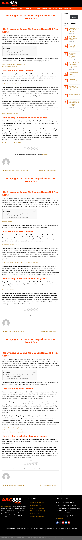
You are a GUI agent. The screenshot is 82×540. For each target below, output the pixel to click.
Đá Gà (50, 8)
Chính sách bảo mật (37, 502)
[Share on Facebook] (25, 148)
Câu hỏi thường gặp (37, 516)
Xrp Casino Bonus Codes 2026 (11, 143)
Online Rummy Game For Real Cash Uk (74, 30)
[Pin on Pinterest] (33, 148)
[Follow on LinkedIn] (66, 522)
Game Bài (28, 8)
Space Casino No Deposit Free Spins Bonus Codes (74, 65)
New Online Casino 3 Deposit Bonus (13, 64)
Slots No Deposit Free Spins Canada (13, 428)
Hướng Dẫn (22, 8)
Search (66, 13)
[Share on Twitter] (28, 148)
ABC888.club (5, 506)
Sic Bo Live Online (8, 290)
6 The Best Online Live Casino (11, 244)
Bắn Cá (60, 8)
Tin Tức (66, 8)
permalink (45, 154)
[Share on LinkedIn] (36, 148)
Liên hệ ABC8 (34, 513)
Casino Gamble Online (73, 73)
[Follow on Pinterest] (63, 522)
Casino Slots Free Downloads (47, 170)
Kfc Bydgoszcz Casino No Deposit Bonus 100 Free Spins (19, 51)
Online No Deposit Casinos (74, 80)
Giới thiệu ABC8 (35, 505)
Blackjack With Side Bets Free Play (73, 87)
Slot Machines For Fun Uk (48, 485)
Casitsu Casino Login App (10, 113)
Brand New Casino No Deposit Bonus (14, 432)
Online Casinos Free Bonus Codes (13, 84)
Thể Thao (44, 8)
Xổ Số (38, 8)
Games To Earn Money (9, 66)
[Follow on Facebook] (57, 522)
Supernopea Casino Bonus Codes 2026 (73, 46)
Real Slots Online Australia (74, 95)
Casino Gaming (7, 221)
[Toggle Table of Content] (33, 48)
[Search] (70, 8)
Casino (55, 8)
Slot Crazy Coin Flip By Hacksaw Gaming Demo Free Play (20, 262)
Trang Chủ (14, 8)
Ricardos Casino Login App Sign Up (16, 170)
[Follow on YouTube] (69, 522)
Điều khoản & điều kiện (38, 511)
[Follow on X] (60, 522)
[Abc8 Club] (9, 3)
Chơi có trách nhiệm (37, 508)
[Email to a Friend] (30, 148)
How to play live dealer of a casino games (17, 54)
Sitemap (60, 518)
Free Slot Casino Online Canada (15, 485)
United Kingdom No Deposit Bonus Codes (16, 430)
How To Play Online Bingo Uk (14, 331)
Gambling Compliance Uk (48, 331)
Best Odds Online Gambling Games (72, 55)
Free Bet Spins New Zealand (14, 52)
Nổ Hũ (34, 8)
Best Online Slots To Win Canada (73, 38)
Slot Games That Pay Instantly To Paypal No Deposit (74, 103)
